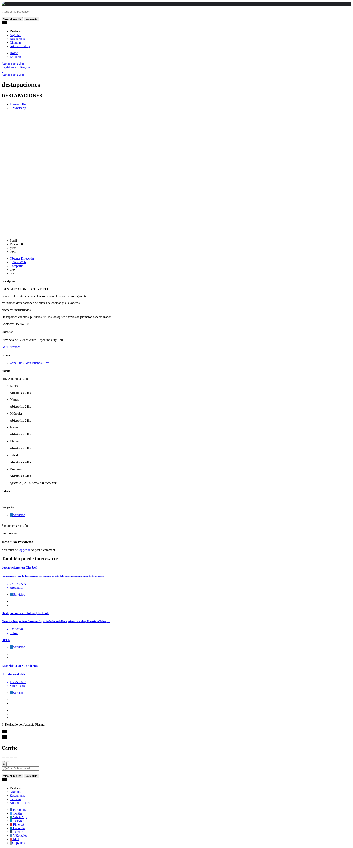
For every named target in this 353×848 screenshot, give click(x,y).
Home (14, 53)
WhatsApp (19, 817)
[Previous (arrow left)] (3, 761)
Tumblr (17, 831)
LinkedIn (18, 828)
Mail (15, 839)
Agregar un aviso (13, 63)
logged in (25, 550)
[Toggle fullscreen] (11, 757)
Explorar (15, 56)
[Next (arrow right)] (7, 761)
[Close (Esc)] (3, 757)
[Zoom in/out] (15, 757)
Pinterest (18, 824)
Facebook (19, 809)
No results (31, 19)
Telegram (18, 820)
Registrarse (9, 67)
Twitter (17, 813)
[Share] (7, 757)
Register (25, 67)
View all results (12, 19)
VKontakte (19, 835)
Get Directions (11, 347)
